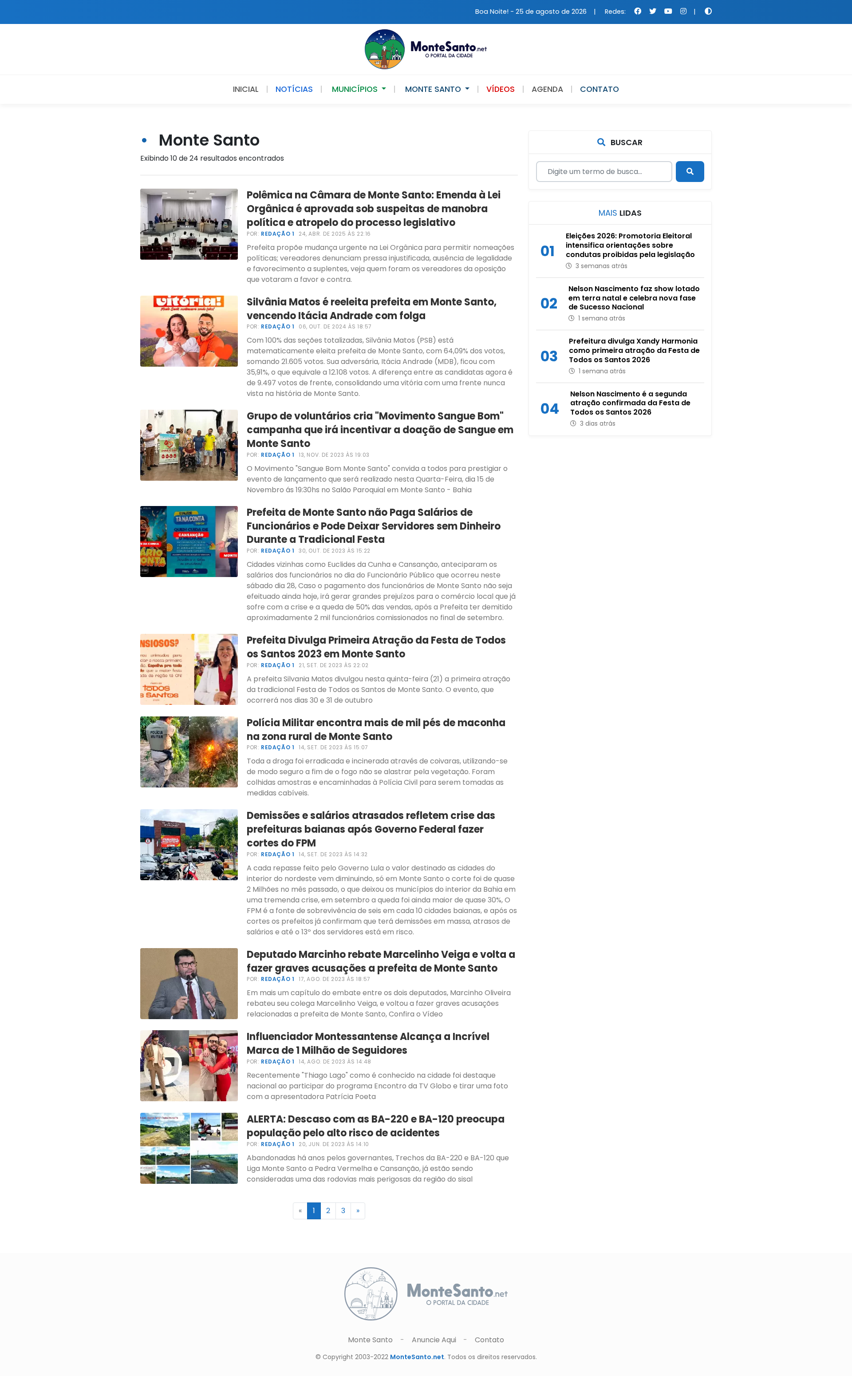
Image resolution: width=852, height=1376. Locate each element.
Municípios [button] (355, 89)
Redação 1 (277, 233)
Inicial (246, 89)
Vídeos (500, 89)
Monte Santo (371, 1340)
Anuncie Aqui (434, 1340)
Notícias (294, 89)
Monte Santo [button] (433, 89)
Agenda (547, 89)
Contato (599, 89)
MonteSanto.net (417, 1356)
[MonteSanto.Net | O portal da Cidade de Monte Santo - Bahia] (426, 48)
